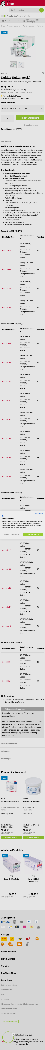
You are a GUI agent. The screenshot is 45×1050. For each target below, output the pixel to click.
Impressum (39, 514)
